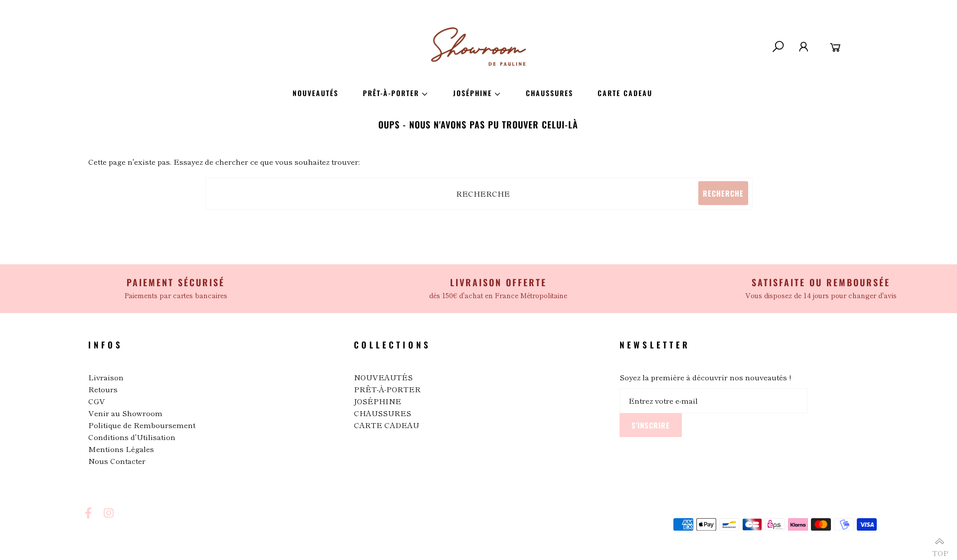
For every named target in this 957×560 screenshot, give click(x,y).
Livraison (106, 377)
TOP (939, 549)
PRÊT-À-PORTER (387, 389)
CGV (96, 401)
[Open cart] (835, 47)
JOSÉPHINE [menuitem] (472, 93)
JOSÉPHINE (377, 401)
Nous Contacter (117, 460)
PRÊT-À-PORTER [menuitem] (391, 93)
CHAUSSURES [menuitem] (549, 93)
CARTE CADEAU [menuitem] (625, 93)
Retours (103, 389)
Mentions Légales (121, 449)
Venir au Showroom (125, 413)
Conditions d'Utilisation (131, 437)
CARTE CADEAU (386, 425)
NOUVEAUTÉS (383, 377)
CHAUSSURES (382, 413)
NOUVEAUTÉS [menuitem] (315, 93)
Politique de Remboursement (141, 425)
